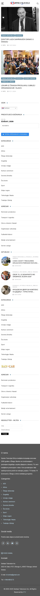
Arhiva (3, 151)
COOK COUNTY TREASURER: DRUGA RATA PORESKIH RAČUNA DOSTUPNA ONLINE (25, 263)
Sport (3, 185)
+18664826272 (9, 580)
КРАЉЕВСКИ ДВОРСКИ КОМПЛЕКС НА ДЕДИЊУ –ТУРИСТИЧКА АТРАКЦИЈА (25, 292)
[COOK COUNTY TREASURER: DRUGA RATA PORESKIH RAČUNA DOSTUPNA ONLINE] (5, 261)
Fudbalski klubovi (6, 234)
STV (24, 592)
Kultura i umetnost (7, 171)
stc (4, 45)
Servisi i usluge (6, 246)
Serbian (6, 108)
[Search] (38, 3)
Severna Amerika (6, 176)
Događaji (4, 161)
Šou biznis (4, 181)
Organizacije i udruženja (8, 229)
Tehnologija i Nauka (7, 195)
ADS (2, 146)
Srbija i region (5, 190)
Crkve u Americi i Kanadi (8, 223)
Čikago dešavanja (6, 156)
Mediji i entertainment (8, 240)
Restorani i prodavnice (8, 212)
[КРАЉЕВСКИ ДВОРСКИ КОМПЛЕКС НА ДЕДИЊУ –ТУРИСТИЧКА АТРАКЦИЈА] (5, 290)
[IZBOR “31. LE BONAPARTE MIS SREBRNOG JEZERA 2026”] (5, 275)
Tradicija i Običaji (6, 200)
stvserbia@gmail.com (13, 575)
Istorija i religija (6, 166)
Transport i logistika (7, 217)
